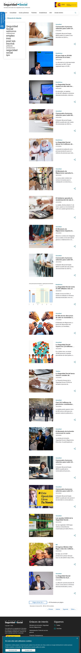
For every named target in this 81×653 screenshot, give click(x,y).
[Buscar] (75, 13)
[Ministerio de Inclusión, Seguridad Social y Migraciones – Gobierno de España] (66, 4)
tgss (8, 55)
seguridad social (11, 51)
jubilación (9, 46)
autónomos (11, 31)
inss (8, 38)
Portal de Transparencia (36, 635)
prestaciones (10, 48)
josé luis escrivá (10, 42)
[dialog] (41, 645)
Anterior (58, 609)
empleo (10, 35)
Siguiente (65, 609)
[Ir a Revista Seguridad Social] (18, 4)
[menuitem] (5, 13)
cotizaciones (10, 33)
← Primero (50, 609)
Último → (73, 609)
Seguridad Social (12, 27)
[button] (75, 44)
